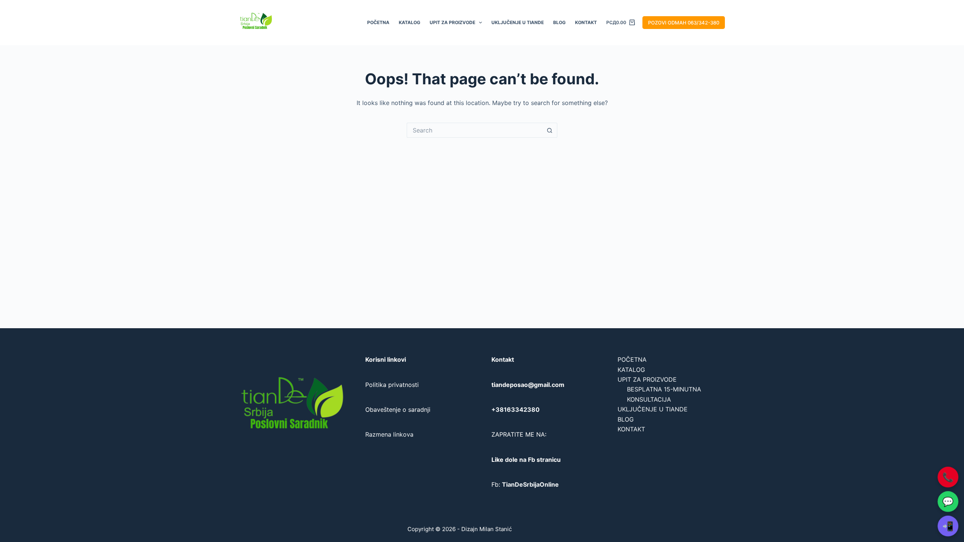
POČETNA (378, 22)
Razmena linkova (389, 434)
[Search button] (549, 130)
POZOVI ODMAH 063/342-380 (683, 23)
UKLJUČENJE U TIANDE (517, 22)
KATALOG (409, 22)
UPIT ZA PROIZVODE (452, 22)
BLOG (559, 22)
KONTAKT (586, 22)
